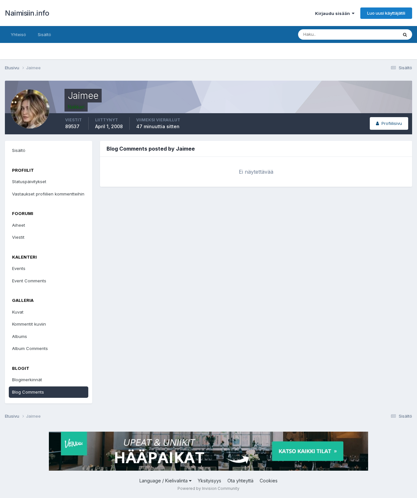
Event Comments (29, 280)
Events (18, 268)
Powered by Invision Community (208, 488)
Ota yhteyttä (240, 480)
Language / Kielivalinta (164, 480)
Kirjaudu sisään (333, 13)
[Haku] (405, 34)
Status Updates (374, 34)
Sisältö (44, 34)
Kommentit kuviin (29, 324)
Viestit (18, 237)
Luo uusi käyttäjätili (386, 13)
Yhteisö (18, 34)
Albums (19, 336)
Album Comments (30, 348)
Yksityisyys (209, 480)
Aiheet (18, 225)
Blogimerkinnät (27, 379)
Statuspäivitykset (29, 181)
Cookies (269, 480)
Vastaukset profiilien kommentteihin (48, 193)
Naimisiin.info (27, 13)
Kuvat (17, 312)
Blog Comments (28, 392)
